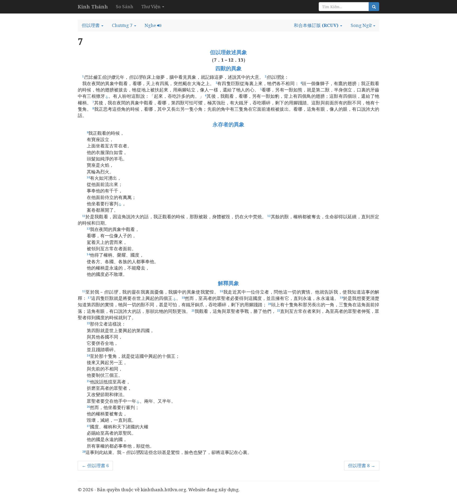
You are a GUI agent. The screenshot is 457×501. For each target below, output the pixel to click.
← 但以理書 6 (95, 465)
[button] (92, 25)
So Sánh (124, 6)
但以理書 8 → (361, 465)
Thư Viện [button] (151, 6)
